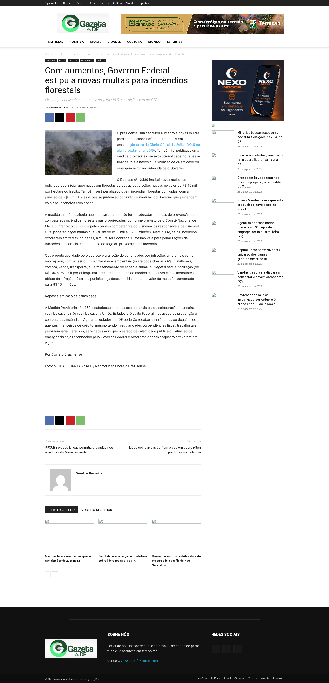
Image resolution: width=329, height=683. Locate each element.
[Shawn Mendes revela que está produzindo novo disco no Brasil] (223, 206)
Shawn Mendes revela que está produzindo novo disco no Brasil (260, 205)
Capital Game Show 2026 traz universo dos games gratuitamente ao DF (258, 254)
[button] (278, 42)
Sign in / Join (52, 3)
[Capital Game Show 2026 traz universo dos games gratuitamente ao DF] (223, 255)
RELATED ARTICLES (62, 510)
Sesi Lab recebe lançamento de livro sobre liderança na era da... (260, 159)
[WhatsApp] (80, 117)
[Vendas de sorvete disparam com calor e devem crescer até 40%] (223, 278)
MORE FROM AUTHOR (96, 510)
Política (81, 3)
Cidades (104, 3)
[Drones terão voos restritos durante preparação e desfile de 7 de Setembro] (176, 536)
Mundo (130, 3)
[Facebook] (49, 117)
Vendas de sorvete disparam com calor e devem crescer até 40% (260, 277)
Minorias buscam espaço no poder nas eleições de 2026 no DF (259, 137)
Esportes (144, 3)
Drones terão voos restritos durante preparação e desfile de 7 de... (259, 182)
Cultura (117, 3)
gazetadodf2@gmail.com (139, 660)
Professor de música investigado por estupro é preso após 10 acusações (256, 299)
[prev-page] (48, 574)
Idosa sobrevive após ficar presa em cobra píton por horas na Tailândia (165, 450)
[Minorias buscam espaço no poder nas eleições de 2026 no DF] (69, 536)
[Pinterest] (70, 117)
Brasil (92, 3)
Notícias (67, 3)
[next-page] (55, 574)
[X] (59, 117)
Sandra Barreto (58, 107)
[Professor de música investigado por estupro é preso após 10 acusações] (223, 300)
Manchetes (87, 60)
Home (49, 54)
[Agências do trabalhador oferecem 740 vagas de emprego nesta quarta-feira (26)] (223, 228)
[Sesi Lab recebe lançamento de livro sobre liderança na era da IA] (122, 536)
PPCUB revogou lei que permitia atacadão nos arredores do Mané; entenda (79, 450)
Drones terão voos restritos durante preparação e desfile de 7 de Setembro (176, 561)
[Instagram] (226, 649)
